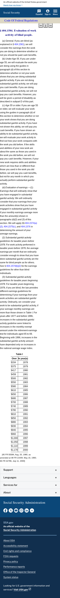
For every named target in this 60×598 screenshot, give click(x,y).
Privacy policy (10, 561)
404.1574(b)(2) (13, 266)
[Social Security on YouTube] (16, 511)
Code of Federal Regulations (21, 20)
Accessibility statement (15, 545)
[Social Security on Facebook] (5, 511)
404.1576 (25, 226)
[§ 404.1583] (41, 25)
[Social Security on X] (11, 511)
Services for (10, 484)
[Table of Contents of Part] (46, 25)
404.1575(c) (10, 226)
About (7, 492)
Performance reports (14, 566)
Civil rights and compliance (17, 551)
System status (10, 577)
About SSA (9, 540)
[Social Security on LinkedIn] (27, 511)
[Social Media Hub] (32, 511)
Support (8, 469)
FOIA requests (10, 556)
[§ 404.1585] (50, 25)
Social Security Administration (19, 530)
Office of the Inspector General (19, 572)
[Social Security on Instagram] (21, 511)
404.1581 (19, 44)
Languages (9, 477)
